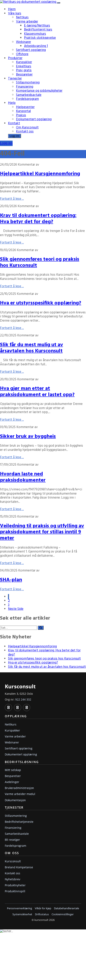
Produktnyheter (15, 885)
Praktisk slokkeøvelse (40, 38)
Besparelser (24, 74)
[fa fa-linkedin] (8, 707)
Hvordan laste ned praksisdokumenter (23, 477)
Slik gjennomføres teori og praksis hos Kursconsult (39, 262)
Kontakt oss (25, 131)
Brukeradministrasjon (19, 788)
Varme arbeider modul (20, 794)
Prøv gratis (24, 70)
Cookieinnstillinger (63, 914)
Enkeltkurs (23, 66)
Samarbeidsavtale (28, 95)
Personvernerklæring (19, 908)
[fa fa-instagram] (26, 707)
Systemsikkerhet (22, 914)
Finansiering (24, 86)
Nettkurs (22, 17)
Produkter (15, 58)
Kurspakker (24, 62)
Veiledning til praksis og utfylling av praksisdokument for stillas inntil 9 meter (42, 532)
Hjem (12, 9)
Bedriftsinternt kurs (38, 29)
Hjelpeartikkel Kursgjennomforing (40, 174)
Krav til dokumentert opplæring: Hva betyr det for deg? (38, 219)
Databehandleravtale (66, 908)
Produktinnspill (15, 891)
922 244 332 (23, 699)
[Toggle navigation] (58, 2)
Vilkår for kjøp (43, 908)
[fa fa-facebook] (17, 707)
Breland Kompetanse (19, 867)
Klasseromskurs (35, 34)
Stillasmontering (28, 82)
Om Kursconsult (27, 127)
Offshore (22, 54)
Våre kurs (14, 13)
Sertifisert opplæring (31, 50)
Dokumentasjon (15, 800)
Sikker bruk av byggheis (28, 436)
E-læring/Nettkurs (37, 25)
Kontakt (14, 123)
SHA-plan (11, 580)
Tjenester (15, 78)
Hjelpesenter (25, 107)
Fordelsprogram (27, 99)
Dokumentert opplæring (34, 119)
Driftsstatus (42, 914)
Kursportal (23, 111)
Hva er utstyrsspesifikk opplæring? (40, 303)
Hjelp (12, 103)
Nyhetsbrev (12, 879)
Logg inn (14, 135)
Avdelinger (12, 782)
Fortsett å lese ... (12, 199)
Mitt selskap (13, 770)
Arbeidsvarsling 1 (36, 46)
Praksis (21, 115)
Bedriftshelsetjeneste (19, 822)
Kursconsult (13, 861)
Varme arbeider (27, 21)
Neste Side (15, 609)
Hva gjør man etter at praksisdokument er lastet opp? (37, 392)
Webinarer (23, 42)
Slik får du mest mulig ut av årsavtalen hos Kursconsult (31, 348)
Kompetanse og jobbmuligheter (39, 90)
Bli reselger (12, 840)
